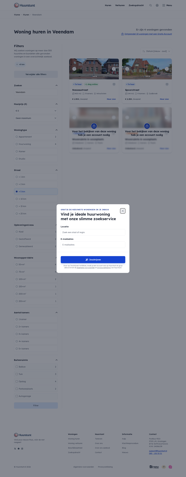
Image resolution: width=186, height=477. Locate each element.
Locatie (65, 226)
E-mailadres (67, 239)
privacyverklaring (104, 268)
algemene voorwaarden (86, 268)
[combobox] (91, 232)
